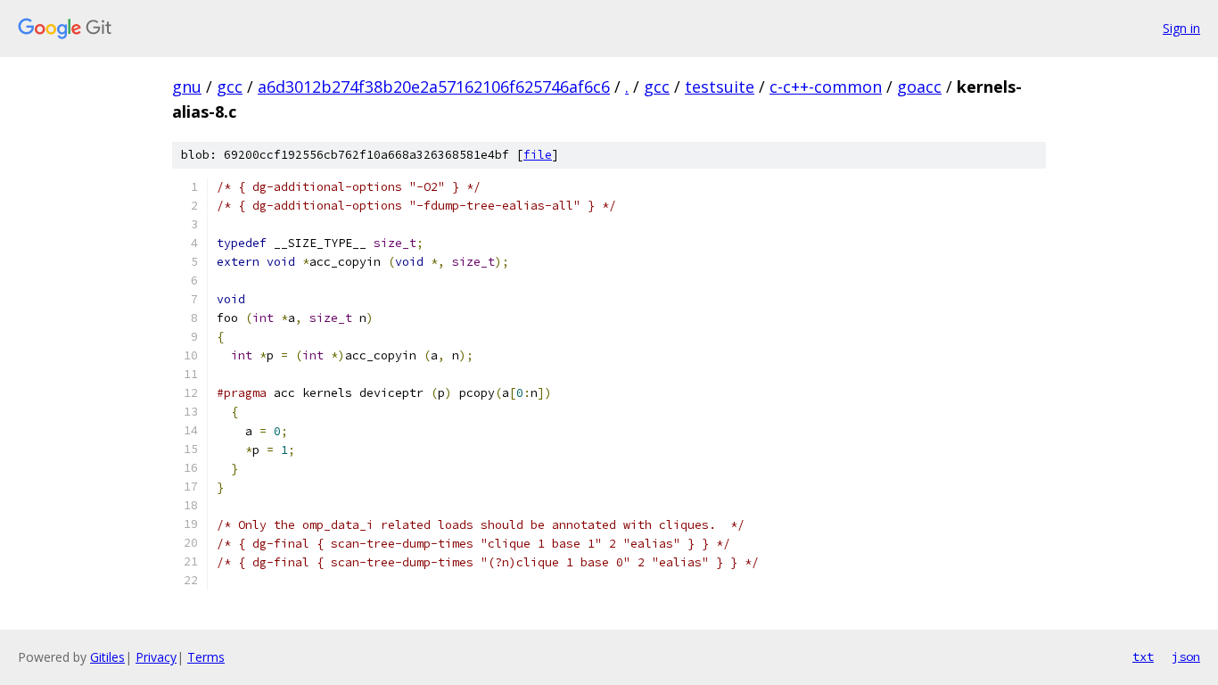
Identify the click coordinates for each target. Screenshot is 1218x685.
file (537, 154)
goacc (919, 86)
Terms (206, 656)
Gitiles (107, 656)
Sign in (1181, 28)
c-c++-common (825, 86)
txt (1143, 656)
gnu (187, 86)
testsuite (719, 86)
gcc (230, 86)
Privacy (156, 656)
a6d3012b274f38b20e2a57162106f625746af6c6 (434, 86)
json (1186, 656)
